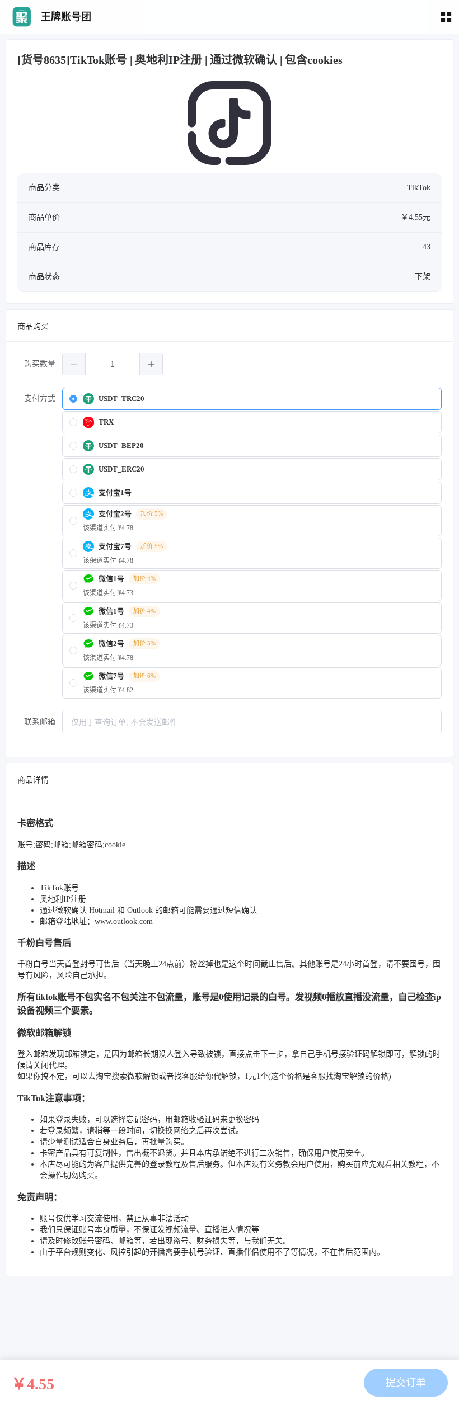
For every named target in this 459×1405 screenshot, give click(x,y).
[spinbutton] (112, 364)
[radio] (252, 399)
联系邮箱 (39, 722)
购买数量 (39, 364)
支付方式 (39, 398)
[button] (74, 364)
